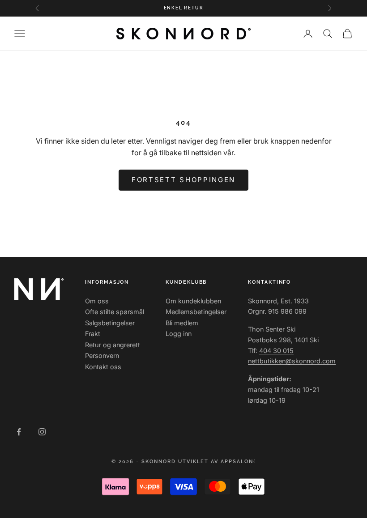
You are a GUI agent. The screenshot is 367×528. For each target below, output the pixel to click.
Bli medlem (182, 323)
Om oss (97, 301)
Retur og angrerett (112, 345)
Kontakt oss (103, 366)
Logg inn (179, 333)
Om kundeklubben (193, 301)
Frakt (92, 333)
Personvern (102, 355)
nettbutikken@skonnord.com (292, 361)
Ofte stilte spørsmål (114, 311)
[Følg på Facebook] (18, 431)
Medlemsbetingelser (196, 311)
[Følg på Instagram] (42, 431)
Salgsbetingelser (110, 323)
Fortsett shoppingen (183, 179)
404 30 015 (276, 350)
